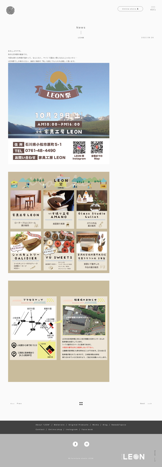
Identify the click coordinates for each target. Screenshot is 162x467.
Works (96, 425)
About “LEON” (43, 425)
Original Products (79, 425)
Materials (59, 425)
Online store (129, 9)
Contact (40, 430)
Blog (105, 425)
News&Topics (119, 425)
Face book (87, 430)
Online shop (55, 430)
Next (142, 403)
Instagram (72, 430)
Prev (19, 403)
